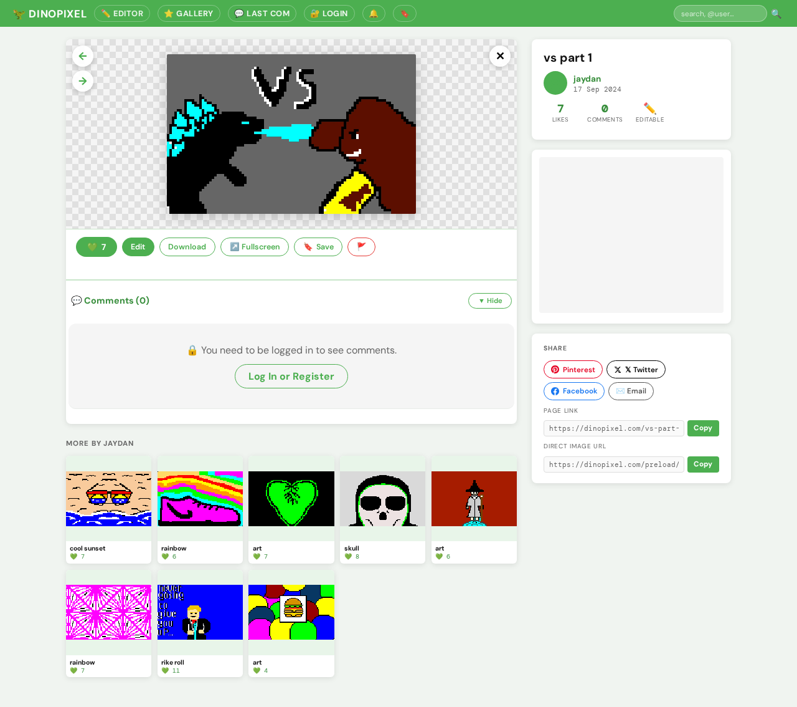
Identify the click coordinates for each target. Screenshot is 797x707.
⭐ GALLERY (189, 13)
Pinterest (579, 370)
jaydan (587, 79)
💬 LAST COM (262, 13)
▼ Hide (490, 300)
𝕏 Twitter (641, 370)
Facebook (580, 391)
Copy (703, 428)
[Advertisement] (631, 235)
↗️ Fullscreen (255, 247)
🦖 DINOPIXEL (49, 14)
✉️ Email (631, 391)
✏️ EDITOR (122, 13)
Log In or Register (291, 376)
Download (187, 247)
